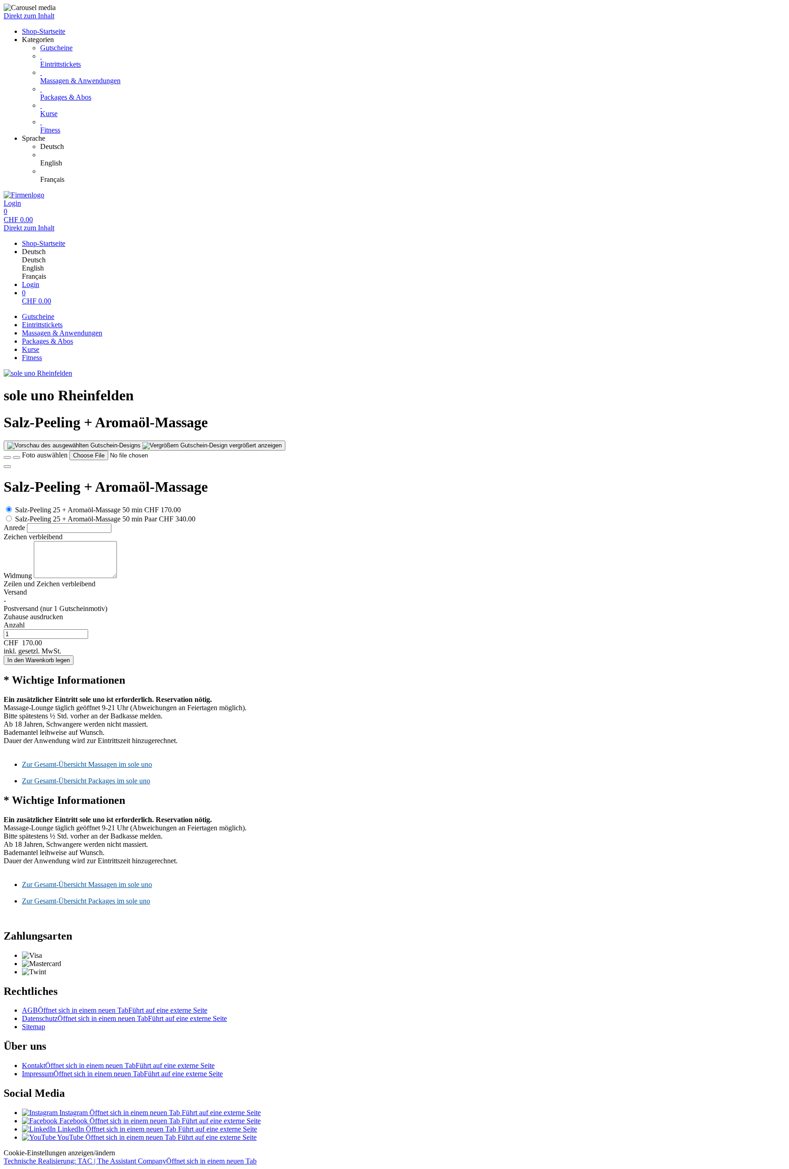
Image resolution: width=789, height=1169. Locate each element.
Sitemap (33, 1027)
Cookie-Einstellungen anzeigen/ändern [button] (59, 1153)
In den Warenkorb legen (38, 660)
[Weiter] (7, 466)
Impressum (122, 1074)
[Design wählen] (16, 457)
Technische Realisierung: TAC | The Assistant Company (130, 1161)
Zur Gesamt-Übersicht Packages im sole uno (86, 781)
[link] (412, 147)
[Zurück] (7, 457)
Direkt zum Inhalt (29, 16)
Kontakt (118, 1065)
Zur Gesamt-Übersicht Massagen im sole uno (87, 764)
